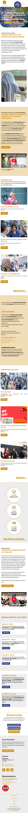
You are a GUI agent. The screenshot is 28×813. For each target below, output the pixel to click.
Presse (14, 803)
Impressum (14, 795)
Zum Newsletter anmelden (8, 750)
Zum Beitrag (4, 399)
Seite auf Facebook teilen (14, 725)
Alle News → (21, 477)
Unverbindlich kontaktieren (7, 585)
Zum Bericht (4, 213)
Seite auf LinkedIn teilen (14, 728)
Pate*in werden (6, 632)
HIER (7, 326)
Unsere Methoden (5, 147)
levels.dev (18, 809)
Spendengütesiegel (14, 806)
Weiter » (4, 475)
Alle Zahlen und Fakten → (15, 539)
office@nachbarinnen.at (9, 765)
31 (2, 475)
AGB (14, 801)
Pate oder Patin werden (18, 22)
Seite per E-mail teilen (14, 731)
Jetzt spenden (8, 22)
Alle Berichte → (20, 291)
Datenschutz (14, 798)
